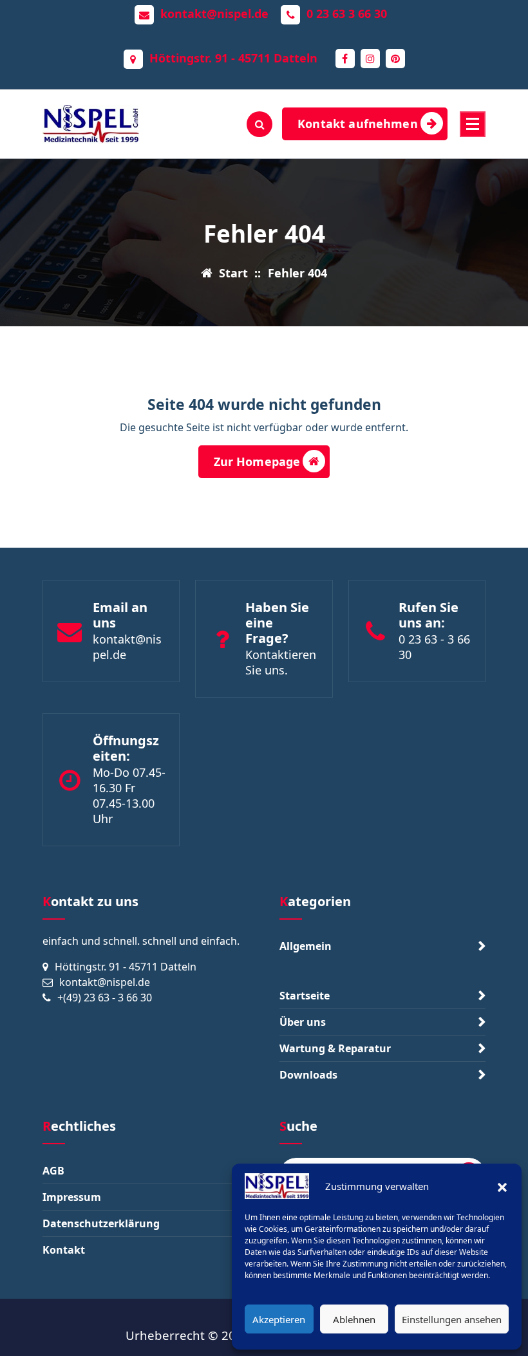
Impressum (71, 1197)
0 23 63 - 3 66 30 (434, 646)
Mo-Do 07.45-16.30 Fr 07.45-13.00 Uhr (129, 795)
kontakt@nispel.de (214, 14)
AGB (53, 1171)
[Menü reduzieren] (473, 124)
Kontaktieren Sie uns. (280, 662)
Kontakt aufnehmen (357, 123)
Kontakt (63, 1250)
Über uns (302, 1022)
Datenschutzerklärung (101, 1223)
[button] (502, 1186)
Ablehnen (354, 1319)
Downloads (308, 1075)
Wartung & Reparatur (335, 1048)
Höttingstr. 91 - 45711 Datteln (233, 58)
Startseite (304, 996)
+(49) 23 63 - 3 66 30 (104, 997)
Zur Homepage (257, 461)
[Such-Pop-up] (259, 124)
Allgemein (305, 946)
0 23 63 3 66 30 (346, 14)
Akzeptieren (278, 1319)
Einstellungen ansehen (452, 1319)
